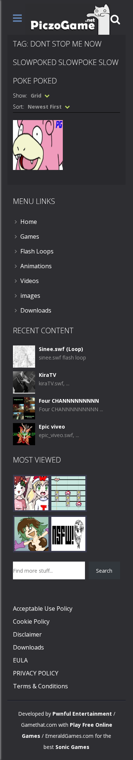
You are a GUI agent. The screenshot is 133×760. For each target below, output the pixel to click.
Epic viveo (52, 426)
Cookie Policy (31, 621)
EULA (20, 660)
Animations (36, 266)
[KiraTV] (24, 381)
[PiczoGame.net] (67, 18)
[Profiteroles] (31, 533)
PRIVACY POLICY (35, 673)
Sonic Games (72, 746)
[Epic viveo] (24, 433)
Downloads (35, 310)
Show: (20, 95)
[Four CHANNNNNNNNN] (24, 407)
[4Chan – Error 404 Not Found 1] (68, 533)
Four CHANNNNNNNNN (69, 400)
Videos (29, 281)
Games (29, 236)
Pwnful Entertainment (82, 713)
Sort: (18, 106)
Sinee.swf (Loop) (61, 348)
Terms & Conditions (40, 686)
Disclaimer (27, 634)
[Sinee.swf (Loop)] (24, 355)
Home (28, 222)
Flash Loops (37, 251)
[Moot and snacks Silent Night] (31, 492)
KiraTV (47, 374)
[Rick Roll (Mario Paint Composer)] (68, 492)
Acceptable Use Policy (42, 608)
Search (104, 570)
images (30, 296)
